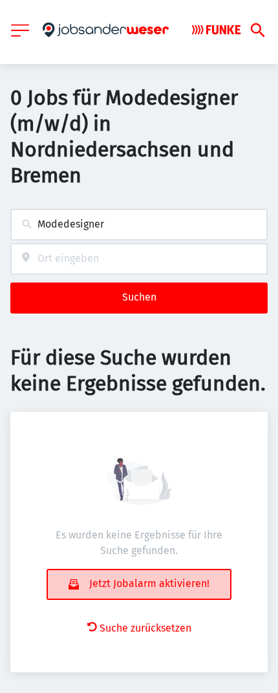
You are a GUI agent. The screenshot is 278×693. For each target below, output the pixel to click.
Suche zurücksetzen (145, 628)
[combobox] (139, 224)
